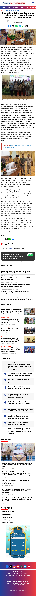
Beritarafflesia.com (13, 573)
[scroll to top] (33, 586)
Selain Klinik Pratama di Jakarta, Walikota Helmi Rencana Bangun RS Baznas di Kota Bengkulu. (19, 396)
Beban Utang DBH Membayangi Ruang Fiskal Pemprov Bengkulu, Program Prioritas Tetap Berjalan (11, 311)
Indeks (21, 573)
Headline (15, 7)
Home (3, 7)
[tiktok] (21, 567)
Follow (30, 255)
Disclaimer (13, 587)
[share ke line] (23, 27)
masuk (10, 248)
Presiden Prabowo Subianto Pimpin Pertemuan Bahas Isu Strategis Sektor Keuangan (20, 381)
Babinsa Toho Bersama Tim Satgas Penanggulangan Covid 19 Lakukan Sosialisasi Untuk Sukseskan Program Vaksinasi (19, 431)
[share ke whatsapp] (16, 27)
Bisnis (8, 7)
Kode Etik (22, 587)
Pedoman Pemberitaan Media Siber (17, 581)
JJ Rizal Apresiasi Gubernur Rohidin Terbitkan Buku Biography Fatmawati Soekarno (19, 403)
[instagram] (14, 567)
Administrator (14, 21)
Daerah (22, 7)
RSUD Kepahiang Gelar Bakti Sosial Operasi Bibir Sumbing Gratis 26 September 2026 (10, 340)
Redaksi (26, 573)
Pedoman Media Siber (11, 575)
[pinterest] (28, 567)
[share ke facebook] (10, 27)
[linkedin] (25, 567)
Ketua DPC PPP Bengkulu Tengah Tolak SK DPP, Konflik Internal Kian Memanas (20, 410)
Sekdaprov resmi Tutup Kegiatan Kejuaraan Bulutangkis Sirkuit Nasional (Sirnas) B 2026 (11, 349)
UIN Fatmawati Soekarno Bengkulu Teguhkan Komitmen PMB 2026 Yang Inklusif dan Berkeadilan (16, 490)
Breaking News (9, 511)
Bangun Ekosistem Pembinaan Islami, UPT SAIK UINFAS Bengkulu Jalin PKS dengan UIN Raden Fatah (17, 464)
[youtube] (18, 567)
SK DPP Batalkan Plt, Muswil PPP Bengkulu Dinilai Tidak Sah (18, 423)
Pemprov (7, 10)
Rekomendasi (8, 522)
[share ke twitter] (13, 27)
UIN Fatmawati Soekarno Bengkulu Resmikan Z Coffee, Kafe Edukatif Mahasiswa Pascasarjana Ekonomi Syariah (17, 499)
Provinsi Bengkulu (15, 10)
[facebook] (7, 567)
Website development (25, 575)
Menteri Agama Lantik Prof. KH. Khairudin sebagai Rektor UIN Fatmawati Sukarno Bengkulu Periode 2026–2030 (18, 482)
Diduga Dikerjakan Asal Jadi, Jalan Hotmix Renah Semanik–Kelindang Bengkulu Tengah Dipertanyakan (18, 416)
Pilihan (6, 520)
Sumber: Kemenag (18, 557)
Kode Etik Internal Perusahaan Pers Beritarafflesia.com (18, 584)
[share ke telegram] (20, 27)
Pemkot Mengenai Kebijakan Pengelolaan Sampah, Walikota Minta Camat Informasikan (19, 388)
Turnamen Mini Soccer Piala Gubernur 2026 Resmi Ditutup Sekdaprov (10, 321)
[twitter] (10, 567)
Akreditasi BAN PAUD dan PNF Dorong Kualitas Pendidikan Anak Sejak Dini (20, 374)
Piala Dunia (7, 517)
